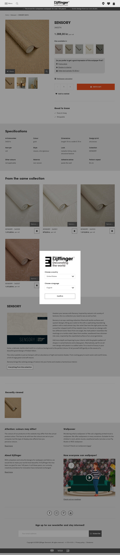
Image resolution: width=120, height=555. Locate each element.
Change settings (8, 552)
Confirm (60, 296)
